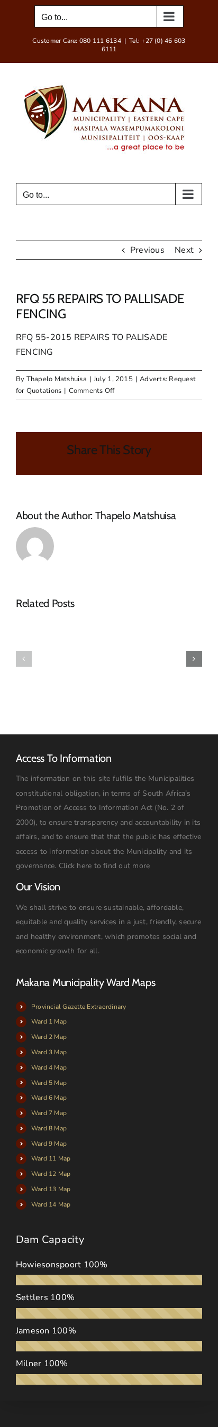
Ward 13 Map (51, 1189)
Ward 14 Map (51, 1204)
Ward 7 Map (49, 1113)
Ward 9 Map (49, 1143)
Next (184, 250)
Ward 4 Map (49, 1067)
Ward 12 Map (51, 1174)
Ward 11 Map (51, 1158)
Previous (147, 250)
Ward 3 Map (49, 1052)
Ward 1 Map (49, 1021)
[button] (24, 659)
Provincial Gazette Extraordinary (78, 1006)
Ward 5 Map (49, 1083)
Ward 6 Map (49, 1097)
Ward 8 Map (49, 1128)
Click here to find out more (104, 866)
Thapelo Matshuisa (56, 379)
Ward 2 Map (49, 1037)
